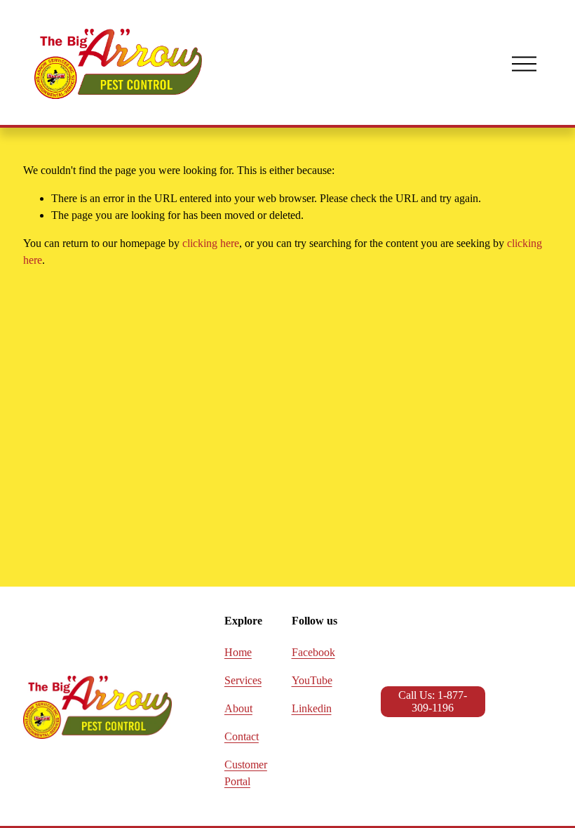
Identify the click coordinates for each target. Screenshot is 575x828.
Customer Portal (245, 773)
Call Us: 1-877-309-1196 (432, 701)
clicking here (210, 243)
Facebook (313, 652)
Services (243, 680)
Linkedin (312, 708)
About (238, 708)
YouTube (312, 680)
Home (238, 652)
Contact (241, 736)
